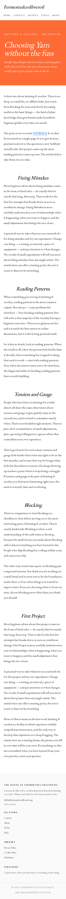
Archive (33, 15)
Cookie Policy (10, 852)
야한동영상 (40, 133)
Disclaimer (9, 857)
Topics (45, 15)
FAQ (6, 832)
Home (7, 15)
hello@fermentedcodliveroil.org (18, 799)
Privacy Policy (10, 847)
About (56, 15)
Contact (19, 15)
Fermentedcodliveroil (24, 7)
